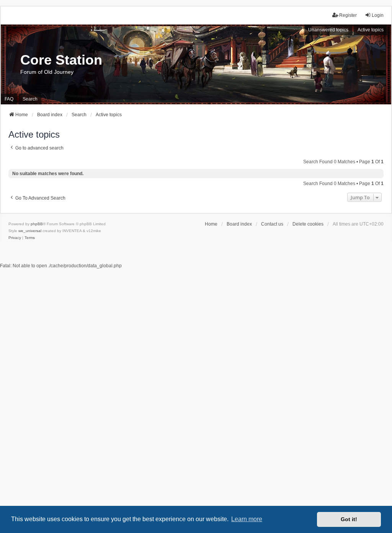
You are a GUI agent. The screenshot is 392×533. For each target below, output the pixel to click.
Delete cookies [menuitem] (307, 224)
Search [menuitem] (30, 99)
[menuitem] (14, 237)
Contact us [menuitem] (272, 224)
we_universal (29, 231)
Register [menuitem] (348, 15)
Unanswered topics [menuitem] (328, 29)
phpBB (37, 224)
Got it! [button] (349, 519)
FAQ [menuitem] (9, 99)
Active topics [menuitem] (371, 29)
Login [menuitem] (378, 15)
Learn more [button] (246, 519)
